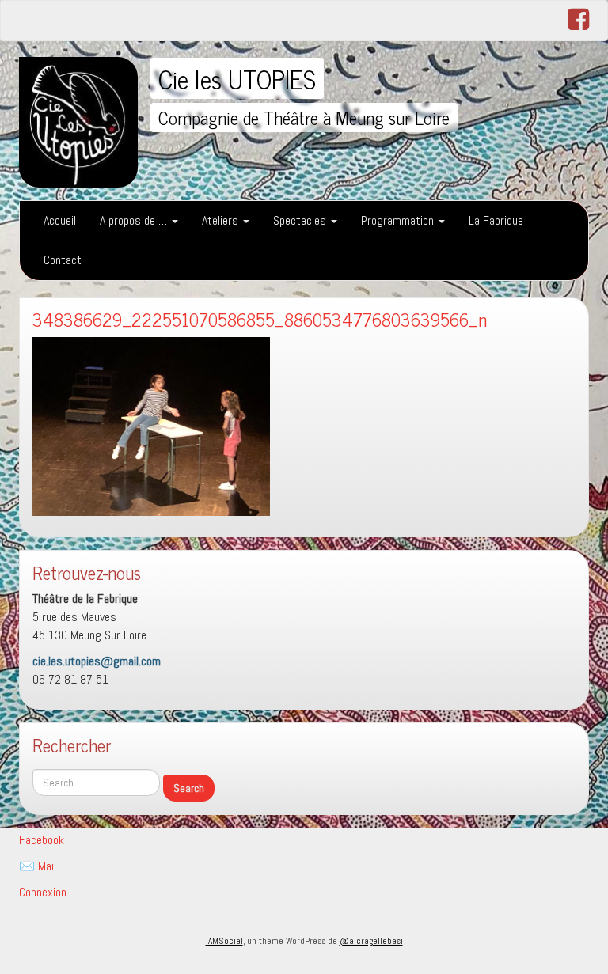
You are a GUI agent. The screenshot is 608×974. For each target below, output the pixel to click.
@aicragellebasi (371, 940)
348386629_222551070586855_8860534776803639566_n (259, 319)
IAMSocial (224, 940)
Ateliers (221, 220)
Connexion (42, 892)
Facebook (41, 840)
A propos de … (135, 220)
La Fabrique (496, 220)
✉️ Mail (37, 866)
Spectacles (301, 220)
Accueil (60, 220)
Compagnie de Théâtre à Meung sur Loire (304, 117)
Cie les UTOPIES (237, 78)
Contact (63, 260)
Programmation (399, 220)
